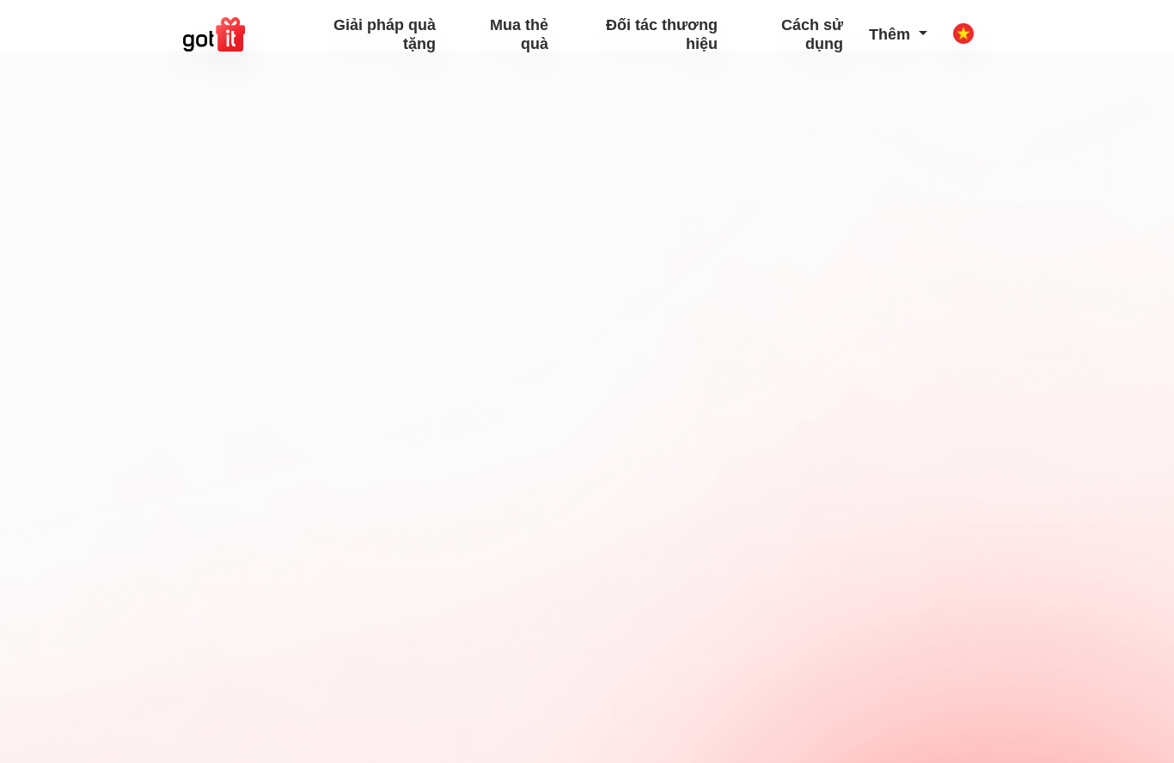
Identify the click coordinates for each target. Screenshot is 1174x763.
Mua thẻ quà (519, 34)
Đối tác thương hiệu (661, 34)
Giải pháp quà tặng (384, 34)
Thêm (891, 34)
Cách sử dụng (812, 34)
